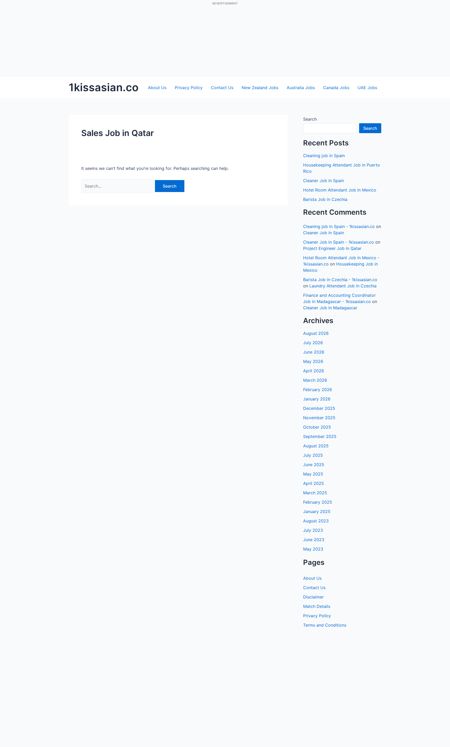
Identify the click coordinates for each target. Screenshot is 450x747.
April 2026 (313, 370)
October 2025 (317, 427)
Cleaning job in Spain (324, 155)
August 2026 (316, 333)
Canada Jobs (336, 87)
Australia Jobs (301, 87)
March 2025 (315, 492)
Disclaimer (313, 597)
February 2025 (317, 502)
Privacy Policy (189, 87)
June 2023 (313, 539)
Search (310, 119)
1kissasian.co (104, 87)
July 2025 (313, 455)
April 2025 (313, 483)
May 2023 (313, 549)
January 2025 (316, 511)
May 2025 (313, 474)
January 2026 (316, 399)
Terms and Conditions (324, 625)
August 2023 (316, 520)
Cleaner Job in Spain (323, 180)
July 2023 (313, 530)
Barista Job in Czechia (325, 199)
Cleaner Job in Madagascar (330, 307)
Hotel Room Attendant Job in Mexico (339, 190)
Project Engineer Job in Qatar (332, 248)
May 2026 (313, 361)
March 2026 (315, 380)
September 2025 (319, 436)
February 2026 (317, 389)
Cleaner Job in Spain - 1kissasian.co (338, 242)
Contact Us (222, 87)
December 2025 (319, 408)
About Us (157, 87)
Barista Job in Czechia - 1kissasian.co (340, 279)
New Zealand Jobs (260, 87)
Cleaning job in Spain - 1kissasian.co (339, 226)
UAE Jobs (367, 87)
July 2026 (313, 342)
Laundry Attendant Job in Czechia (343, 285)
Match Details (316, 606)
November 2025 (319, 417)
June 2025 (313, 464)
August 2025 (316, 445)
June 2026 (313, 352)
